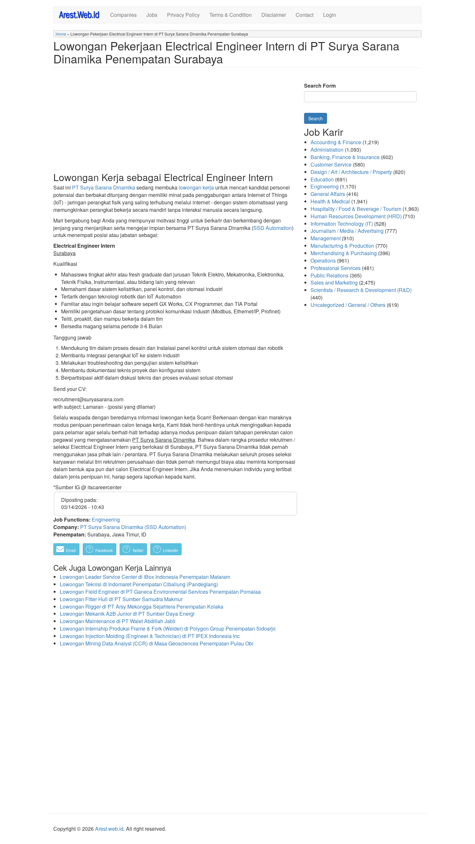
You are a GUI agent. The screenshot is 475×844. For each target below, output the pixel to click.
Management (326, 238)
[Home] (81, 14)
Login (329, 14)
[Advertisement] (175, 125)
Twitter (137, 550)
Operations (323, 260)
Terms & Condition (230, 14)
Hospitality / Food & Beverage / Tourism (356, 208)
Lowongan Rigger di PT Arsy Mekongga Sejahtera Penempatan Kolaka (141, 606)
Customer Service (331, 164)
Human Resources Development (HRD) (356, 216)
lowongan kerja (196, 187)
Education (322, 179)
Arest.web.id (109, 828)
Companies (123, 14)
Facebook (103, 550)
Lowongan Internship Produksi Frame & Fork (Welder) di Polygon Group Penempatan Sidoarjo (168, 628)
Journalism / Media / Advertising (347, 230)
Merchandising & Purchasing (344, 253)
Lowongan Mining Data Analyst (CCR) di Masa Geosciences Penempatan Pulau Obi (156, 643)
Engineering (106, 519)
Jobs (151, 14)
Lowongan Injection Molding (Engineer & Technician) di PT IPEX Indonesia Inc (150, 636)
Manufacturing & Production (342, 245)
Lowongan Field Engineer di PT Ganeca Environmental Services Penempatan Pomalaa (160, 591)
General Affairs (328, 194)
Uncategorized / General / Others (348, 304)
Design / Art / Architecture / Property (351, 172)
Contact (304, 14)
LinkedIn (170, 550)
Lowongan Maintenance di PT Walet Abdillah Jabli (117, 621)
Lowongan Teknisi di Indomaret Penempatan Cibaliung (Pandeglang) (139, 584)
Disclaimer (273, 14)
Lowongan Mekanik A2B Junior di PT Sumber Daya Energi (127, 613)
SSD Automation (272, 228)
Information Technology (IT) (342, 223)
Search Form (320, 85)
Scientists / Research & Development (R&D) (361, 290)
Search (315, 118)
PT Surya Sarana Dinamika (103, 187)
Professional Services (336, 268)
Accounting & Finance (336, 142)
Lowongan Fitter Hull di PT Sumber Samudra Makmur (121, 599)
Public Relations (329, 275)
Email (70, 550)
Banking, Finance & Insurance (345, 157)
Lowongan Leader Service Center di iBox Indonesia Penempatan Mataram (145, 576)
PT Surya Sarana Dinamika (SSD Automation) (133, 527)
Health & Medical (330, 201)
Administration (327, 149)
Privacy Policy (183, 14)
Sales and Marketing (334, 282)
